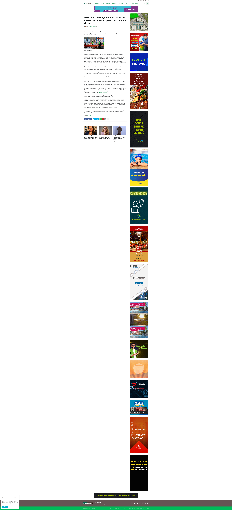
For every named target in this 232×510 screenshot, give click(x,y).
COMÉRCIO (88, 0)
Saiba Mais (10, 504)
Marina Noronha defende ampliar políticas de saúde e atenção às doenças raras (105, 137)
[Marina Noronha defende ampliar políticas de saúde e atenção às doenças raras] (105, 130)
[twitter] (140, 1)
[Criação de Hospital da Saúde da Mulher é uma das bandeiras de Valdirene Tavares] (119, 130)
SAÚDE (104, 0)
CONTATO (120, 508)
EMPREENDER (109, 0)
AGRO (84, 0)
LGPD (125, 508)
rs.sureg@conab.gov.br (102, 92)
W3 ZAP (147, 508)
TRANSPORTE (99, 0)
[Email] (105, 119)
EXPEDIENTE (130, 508)
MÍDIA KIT (142, 508)
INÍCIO (111, 508)
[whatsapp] (145, 1)
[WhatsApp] (101, 119)
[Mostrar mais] (108, 119)
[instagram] (141, 1)
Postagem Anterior (87, 147)
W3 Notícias (92, 508)
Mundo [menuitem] (108, 3)
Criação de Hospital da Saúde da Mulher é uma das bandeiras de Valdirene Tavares (119, 137)
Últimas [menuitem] (97, 3)
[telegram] (143, 503)
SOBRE (115, 508)
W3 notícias (92, 14)
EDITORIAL (136, 508)
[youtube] (143, 1)
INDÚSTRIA (94, 0)
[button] (144, 3)
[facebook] (132, 503)
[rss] (148, 1)
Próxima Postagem (123, 147)
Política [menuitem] (121, 3)
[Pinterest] (103, 119)
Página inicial (86, 14)
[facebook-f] (138, 1)
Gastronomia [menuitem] (135, 3)
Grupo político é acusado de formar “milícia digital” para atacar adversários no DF (90, 137)
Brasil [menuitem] (102, 3)
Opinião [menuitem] (127, 3)
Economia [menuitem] (114, 3)
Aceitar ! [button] (5, 506)
